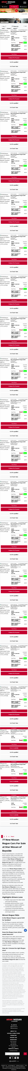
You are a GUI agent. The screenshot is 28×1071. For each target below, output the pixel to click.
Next (12, 836)
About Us (13, 1031)
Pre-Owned (13, 1043)
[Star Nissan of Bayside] (8, 2)
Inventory (13, 1039)
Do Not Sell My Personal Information (15, 1067)
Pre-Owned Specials (13, 1045)
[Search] (25, 1053)
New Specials (13, 1044)
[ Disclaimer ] (24, 14)
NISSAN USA (13, 1037)
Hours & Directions (13, 1033)
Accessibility (11, 1065)
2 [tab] (14, 17)
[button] (25, 930)
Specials (13, 1047)
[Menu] (24, 3)
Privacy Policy (20, 1065)
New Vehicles (13, 1041)
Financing (13, 1035)
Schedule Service (13, 1050)
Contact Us (4, 1065)
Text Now (14, 54)
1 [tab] (13, 17)
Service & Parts (13, 1048)
